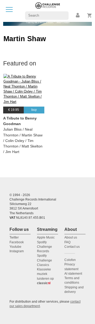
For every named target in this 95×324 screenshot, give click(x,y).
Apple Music (46, 237)
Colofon (70, 259)
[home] (47, 11)
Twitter (14, 237)
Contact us (72, 246)
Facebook (17, 242)
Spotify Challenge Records (44, 247)
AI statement (73, 273)
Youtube (15, 246)
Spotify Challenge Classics (44, 260)
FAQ (67, 242)
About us (70, 237)
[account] (78, 15)
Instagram (17, 251)
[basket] (89, 15)
